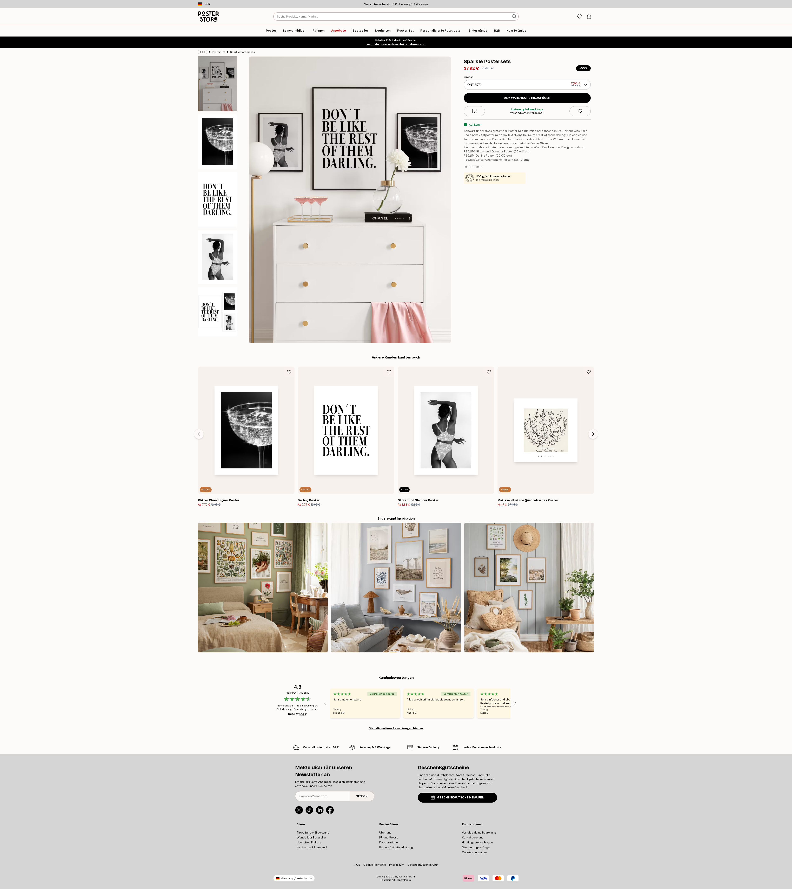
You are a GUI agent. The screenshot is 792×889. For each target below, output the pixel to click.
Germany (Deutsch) (294, 878)
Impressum (396, 865)
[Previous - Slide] (199, 434)
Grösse (469, 77)
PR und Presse (388, 837)
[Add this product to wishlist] (580, 111)
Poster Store (405, 876)
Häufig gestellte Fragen (477, 842)
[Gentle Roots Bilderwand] (263, 587)
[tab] (579, 16)
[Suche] (515, 16)
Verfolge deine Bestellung (479, 832)
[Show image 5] (217, 311)
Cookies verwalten (474, 852)
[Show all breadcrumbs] (202, 52)
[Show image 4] (217, 257)
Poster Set (218, 52)
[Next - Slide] (593, 434)
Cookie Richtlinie (374, 865)
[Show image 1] (217, 83)
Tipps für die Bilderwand (313, 832)
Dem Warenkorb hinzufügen (527, 98)
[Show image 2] (217, 141)
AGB (357, 865)
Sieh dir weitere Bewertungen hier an (396, 728)
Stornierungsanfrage (476, 847)
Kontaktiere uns (472, 837)
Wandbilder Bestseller (311, 837)
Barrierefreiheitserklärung (396, 847)
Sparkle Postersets (242, 52)
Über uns (385, 832)
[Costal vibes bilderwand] (396, 587)
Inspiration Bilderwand (312, 847)
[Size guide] (474, 111)
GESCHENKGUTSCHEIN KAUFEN (460, 797)
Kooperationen (389, 842)
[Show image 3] (217, 199)
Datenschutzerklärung (423, 865)
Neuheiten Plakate (309, 842)
